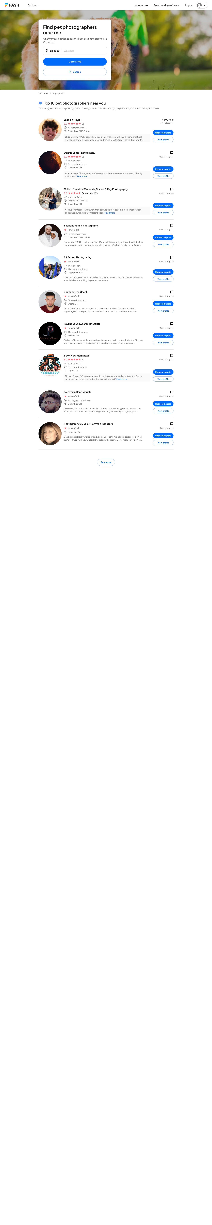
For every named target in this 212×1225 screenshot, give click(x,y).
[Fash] (12, 5)
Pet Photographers (55, 93)
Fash (41, 93)
